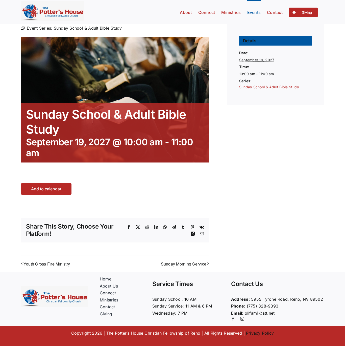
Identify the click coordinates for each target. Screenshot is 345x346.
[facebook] (233, 319)
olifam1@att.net (260, 313)
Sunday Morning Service (183, 264)
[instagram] (242, 319)
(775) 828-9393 (262, 306)
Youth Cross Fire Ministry (46, 264)
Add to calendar (46, 189)
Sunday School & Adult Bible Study (269, 87)
